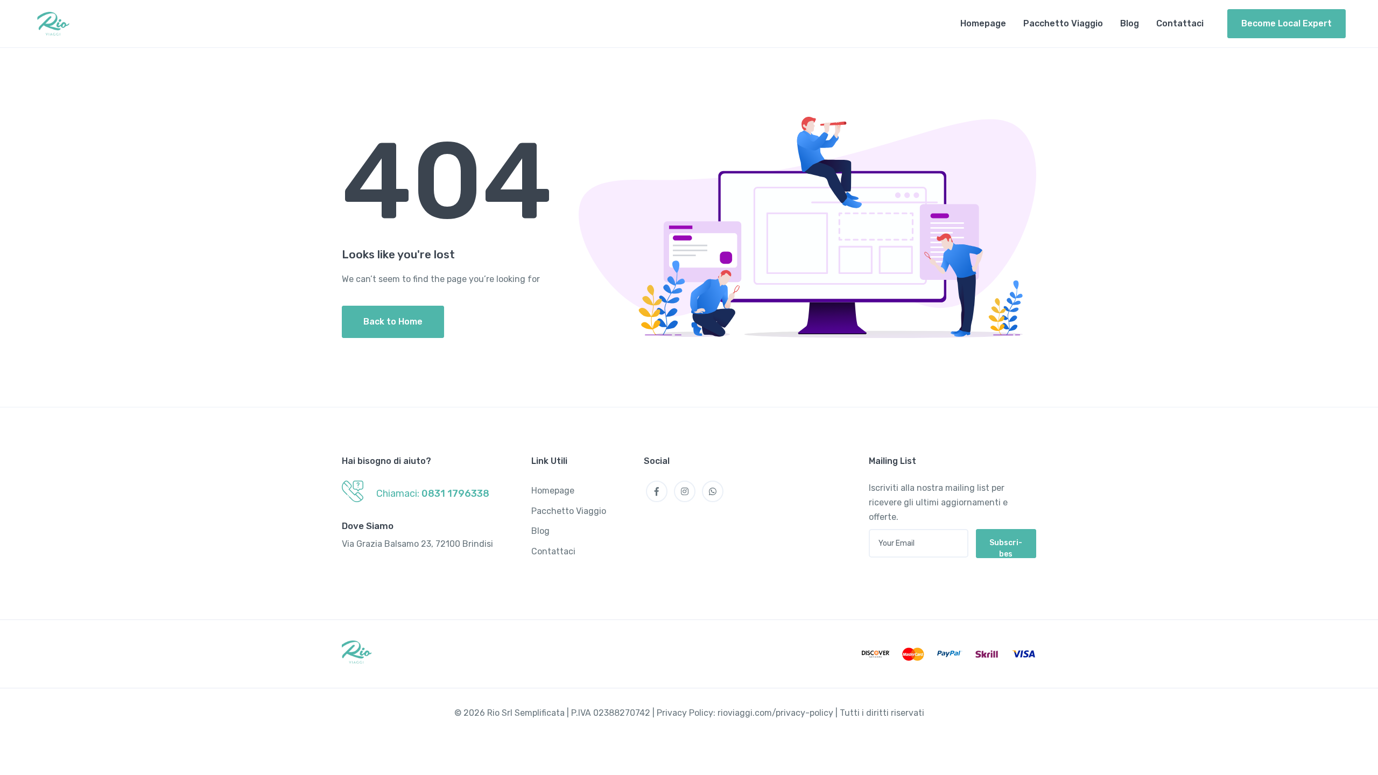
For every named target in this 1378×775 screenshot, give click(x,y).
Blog (1129, 23)
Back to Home (393, 321)
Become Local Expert (1286, 23)
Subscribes (1005, 548)
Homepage (983, 23)
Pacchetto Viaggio (1063, 23)
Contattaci (1180, 23)
